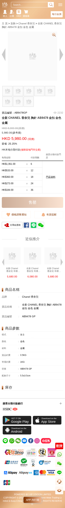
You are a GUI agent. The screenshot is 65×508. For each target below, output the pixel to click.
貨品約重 (11, 355)
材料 (11, 348)
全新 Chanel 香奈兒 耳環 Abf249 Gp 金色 (53, 270)
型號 (11, 369)
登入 (5, 16)
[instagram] (37, 440)
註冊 (12, 16)
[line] (5, 440)
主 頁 (5, 23)
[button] (3, 262)
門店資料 (50, 177)
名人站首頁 (5, 5)
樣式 (11, 334)
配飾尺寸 (11, 376)
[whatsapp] (11, 440)
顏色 (11, 341)
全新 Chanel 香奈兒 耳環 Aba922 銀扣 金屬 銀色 (32, 270)
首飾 (13, 23)
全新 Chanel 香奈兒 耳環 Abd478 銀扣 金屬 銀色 (12, 270)
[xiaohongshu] (46, 440)
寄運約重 (11, 362)
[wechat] (18, 440)
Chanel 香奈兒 (26, 23)
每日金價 (56, 14)
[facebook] (30, 440)
